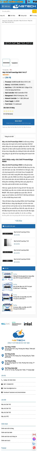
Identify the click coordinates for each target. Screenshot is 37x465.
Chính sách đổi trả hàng (7, 428)
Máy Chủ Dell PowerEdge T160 (21, 241)
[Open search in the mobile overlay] (18, 11)
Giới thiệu (12, 15)
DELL (11, 70)
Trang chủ (4, 20)
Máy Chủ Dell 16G (9, 22)
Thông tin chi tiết (9, 136)
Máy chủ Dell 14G (6, 404)
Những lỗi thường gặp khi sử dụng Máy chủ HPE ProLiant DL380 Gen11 (23, 277)
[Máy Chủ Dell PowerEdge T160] (7, 242)
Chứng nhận (23, 15)
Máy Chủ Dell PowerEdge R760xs (22, 232)
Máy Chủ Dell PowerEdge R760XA (22, 259)
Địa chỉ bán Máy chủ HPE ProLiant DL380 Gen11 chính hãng (22, 287)
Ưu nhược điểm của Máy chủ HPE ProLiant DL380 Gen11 (22, 308)
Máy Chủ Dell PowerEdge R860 (21, 250)
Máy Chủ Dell (11, 127)
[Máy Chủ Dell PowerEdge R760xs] (7, 233)
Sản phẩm (10, 20)
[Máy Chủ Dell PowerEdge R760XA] (7, 260)
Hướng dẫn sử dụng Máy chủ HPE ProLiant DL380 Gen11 (22, 297)
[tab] (9, 136)
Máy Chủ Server (23, 20)
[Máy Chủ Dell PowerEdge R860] (7, 251)
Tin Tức (15, 274)
